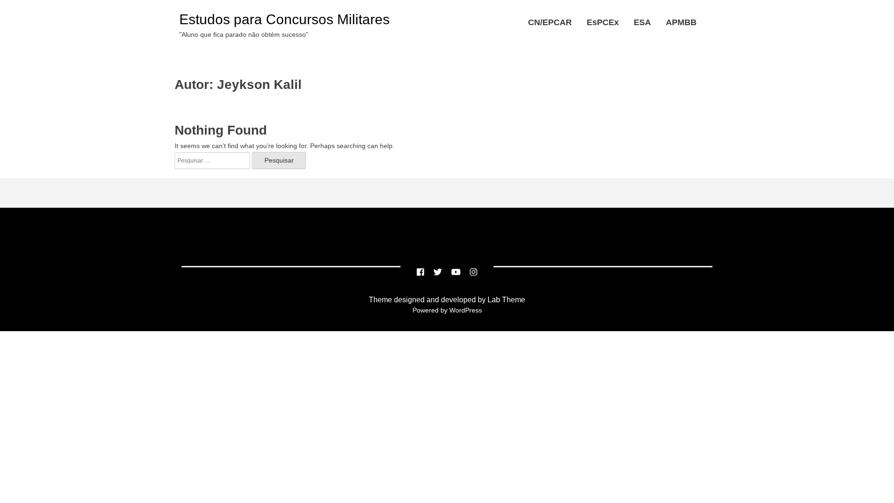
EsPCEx (603, 22)
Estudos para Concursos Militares (284, 19)
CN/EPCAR (550, 22)
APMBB (681, 22)
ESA (642, 22)
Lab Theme (505, 300)
